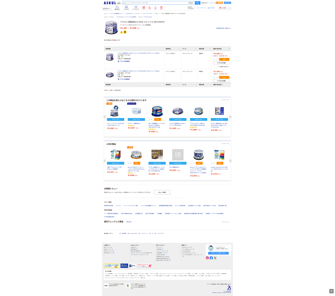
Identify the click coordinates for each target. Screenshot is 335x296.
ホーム (105, 13)
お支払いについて (108, 251)
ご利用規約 (158, 249)
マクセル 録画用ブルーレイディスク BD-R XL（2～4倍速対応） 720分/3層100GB (156, 169)
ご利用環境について (161, 253)
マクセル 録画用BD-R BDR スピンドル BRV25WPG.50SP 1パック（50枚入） (139, 53)
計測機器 (159, 213)
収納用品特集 (191, 275)
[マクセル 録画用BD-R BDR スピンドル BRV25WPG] (178, 111)
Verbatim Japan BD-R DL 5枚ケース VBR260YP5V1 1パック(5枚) (219, 169)
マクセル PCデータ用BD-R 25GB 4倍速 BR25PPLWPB (197, 124)
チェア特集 (194, 273)
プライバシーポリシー (161, 251)
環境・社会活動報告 (135, 251)
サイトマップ (159, 247)
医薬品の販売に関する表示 (162, 260)
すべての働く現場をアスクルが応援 (161, 275)
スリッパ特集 (114, 275)
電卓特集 (130, 273)
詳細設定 (191, 2)
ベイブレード (144, 233)
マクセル (111, 17)
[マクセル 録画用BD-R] (136, 111)
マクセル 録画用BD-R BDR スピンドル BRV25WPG (177, 124)
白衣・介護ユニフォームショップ (212, 275)
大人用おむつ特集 (182, 275)
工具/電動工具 (138, 213)
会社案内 (133, 247)
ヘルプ (213, 2)
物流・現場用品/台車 (126, 213)
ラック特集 (201, 273)
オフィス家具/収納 (180, 205)
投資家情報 (133, 249)
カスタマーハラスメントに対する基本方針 (141, 253)
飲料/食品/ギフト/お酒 (210, 205)
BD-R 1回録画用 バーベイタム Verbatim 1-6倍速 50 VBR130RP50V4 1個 (156, 125)
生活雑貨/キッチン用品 (194, 205)
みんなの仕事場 (185, 251)
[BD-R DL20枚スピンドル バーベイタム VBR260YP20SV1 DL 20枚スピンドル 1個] (136, 154)
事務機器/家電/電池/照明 (165, 205)
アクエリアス (160, 233)
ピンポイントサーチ (134, 277)
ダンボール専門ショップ (131, 275)
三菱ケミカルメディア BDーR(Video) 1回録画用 (114, 168)
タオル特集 (121, 275)
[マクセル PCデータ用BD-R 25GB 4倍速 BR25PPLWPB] (198, 111)
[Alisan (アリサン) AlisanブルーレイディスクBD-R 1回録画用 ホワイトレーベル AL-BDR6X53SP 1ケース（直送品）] (198, 154)
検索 (197, 3)
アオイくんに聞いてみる (218, 253)
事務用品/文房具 (108, 205)
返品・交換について (108, 253)
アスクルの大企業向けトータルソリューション (192, 255)
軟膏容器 (124, 233)
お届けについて (107, 249)
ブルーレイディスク (147, 13)
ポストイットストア (110, 277)
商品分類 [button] (201, 84)
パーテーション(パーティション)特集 (181, 273)
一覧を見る (128, 222)
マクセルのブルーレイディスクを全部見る (126, 17)
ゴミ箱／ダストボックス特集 (212, 273)
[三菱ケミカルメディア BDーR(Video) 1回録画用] (115, 154)
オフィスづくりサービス (122, 277)
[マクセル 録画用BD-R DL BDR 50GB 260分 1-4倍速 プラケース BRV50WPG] (219, 111)
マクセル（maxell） (148, 17)
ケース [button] (184, 84)
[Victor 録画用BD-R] (178, 154)
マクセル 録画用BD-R (134, 123)
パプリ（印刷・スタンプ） (187, 249)
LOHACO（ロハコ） (186, 247)
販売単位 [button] (168, 84)
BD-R (156, 13)
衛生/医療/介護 (222, 205)
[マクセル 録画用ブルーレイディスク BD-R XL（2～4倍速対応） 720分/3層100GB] (157, 154)
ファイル (118, 205)
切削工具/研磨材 (149, 213)
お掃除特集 (223, 273)
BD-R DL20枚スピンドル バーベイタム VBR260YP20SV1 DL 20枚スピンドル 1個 (136, 169)
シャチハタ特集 (199, 275)
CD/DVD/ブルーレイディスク (133, 13)
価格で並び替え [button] (217, 84)
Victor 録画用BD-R (174, 167)
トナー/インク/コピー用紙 (131, 205)
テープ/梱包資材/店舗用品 (111, 213)
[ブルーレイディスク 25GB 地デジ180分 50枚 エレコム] (115, 111)
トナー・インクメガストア (120, 273)
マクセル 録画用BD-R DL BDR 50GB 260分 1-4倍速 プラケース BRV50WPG (219, 125)
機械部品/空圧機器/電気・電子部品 (193, 213)
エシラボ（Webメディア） (187, 253)
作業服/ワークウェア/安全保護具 (214, 213)
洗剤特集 (107, 275)
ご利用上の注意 (159, 254)
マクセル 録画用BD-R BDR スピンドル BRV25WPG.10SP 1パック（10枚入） (139, 71)
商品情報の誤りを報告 (222, 28)
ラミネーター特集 (154, 273)
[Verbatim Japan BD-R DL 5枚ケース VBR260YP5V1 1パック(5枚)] (219, 154)
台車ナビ (149, 275)
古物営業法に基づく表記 (162, 256)
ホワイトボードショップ (165, 273)
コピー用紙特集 (109, 273)
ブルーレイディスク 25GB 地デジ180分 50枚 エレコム (115, 124)
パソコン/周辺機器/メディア (116, 13)
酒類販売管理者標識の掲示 (162, 258)
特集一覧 (143, 277)
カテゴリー (106, 8)
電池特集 (136, 273)
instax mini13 (134, 233)
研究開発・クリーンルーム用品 (173, 213)
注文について (107, 247)
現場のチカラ (142, 275)
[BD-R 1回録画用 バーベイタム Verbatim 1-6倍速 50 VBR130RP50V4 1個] (157, 111)
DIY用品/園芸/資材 (109, 216)
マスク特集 (173, 275)
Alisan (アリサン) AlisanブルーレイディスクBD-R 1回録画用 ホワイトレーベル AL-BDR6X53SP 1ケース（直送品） (198, 170)
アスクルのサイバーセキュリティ (138, 254)
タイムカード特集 (144, 273)
